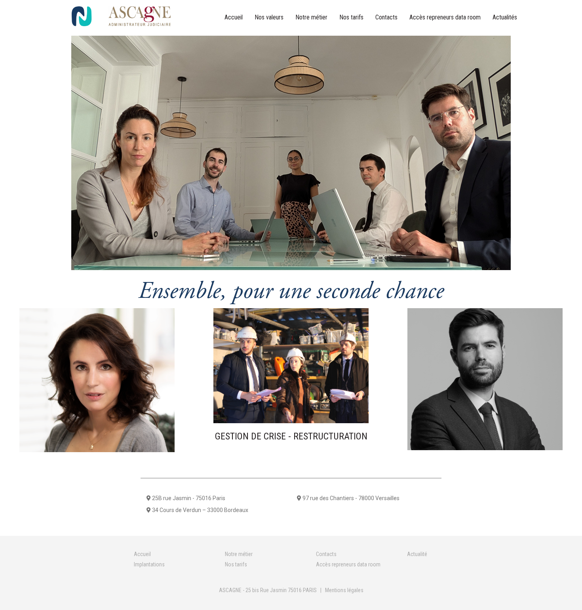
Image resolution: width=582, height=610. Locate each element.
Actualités (505, 17)
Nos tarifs (351, 17)
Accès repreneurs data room (445, 17)
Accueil (233, 17)
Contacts (386, 17)
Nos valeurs (269, 17)
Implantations (149, 564)
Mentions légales (344, 590)
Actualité (417, 554)
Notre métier (311, 17)
